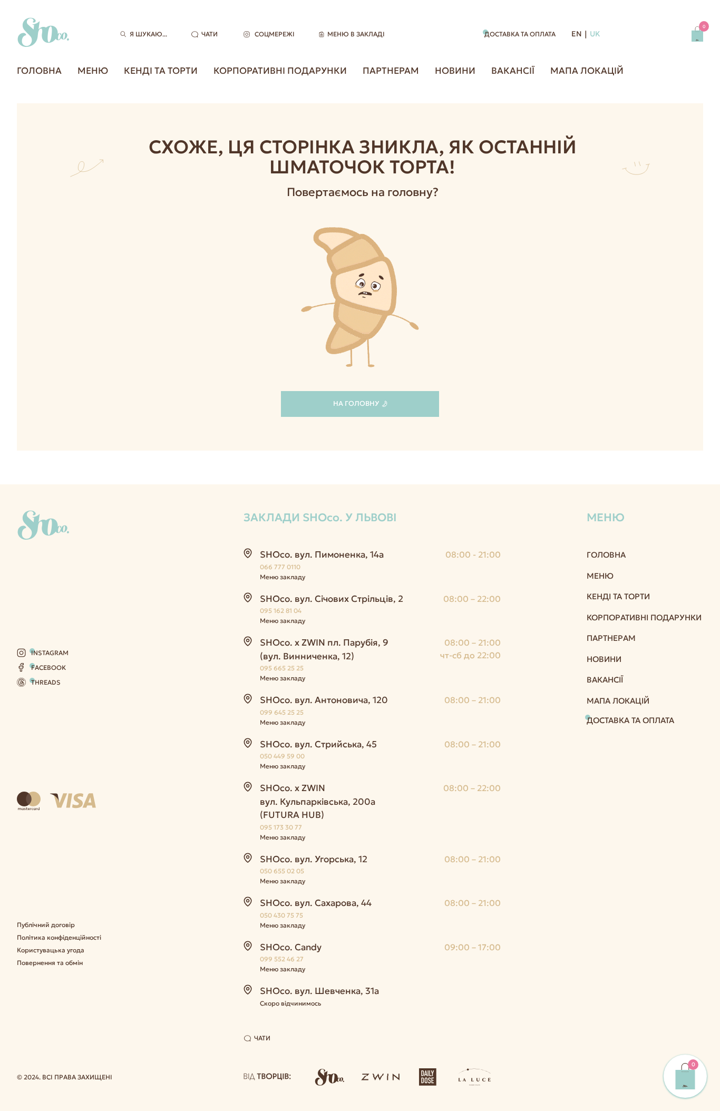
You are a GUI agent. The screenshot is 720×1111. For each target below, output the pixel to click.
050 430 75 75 (281, 915)
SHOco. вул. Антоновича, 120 (324, 700)
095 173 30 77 (281, 827)
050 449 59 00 (282, 756)
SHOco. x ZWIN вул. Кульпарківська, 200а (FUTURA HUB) (317, 801)
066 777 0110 (280, 567)
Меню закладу (282, 577)
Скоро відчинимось (291, 1003)
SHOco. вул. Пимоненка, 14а (322, 554)
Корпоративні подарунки (280, 70)
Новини (455, 70)
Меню (92, 70)
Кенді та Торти (161, 70)
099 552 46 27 (282, 959)
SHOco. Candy (291, 947)
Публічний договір (46, 925)
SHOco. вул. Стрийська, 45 (318, 744)
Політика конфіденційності (59, 937)
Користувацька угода (50, 950)
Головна (39, 70)
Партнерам (391, 70)
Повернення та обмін (50, 963)
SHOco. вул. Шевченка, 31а (319, 991)
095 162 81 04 (280, 611)
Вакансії (512, 70)
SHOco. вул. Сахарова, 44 (316, 903)
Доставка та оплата (520, 34)
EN (576, 33)
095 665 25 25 (282, 668)
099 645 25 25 (282, 712)
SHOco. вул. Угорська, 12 (313, 859)
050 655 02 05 (282, 871)
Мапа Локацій (587, 70)
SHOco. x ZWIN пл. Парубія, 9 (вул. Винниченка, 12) (324, 649)
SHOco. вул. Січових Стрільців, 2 (331, 599)
